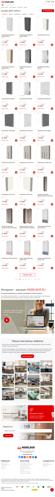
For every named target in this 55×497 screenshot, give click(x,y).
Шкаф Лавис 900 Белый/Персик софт (26, 259)
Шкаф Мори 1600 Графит (8, 130)
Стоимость (24, 14)
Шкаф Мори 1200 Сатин (8, 194)
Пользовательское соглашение (7, 490)
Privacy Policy (24, 483)
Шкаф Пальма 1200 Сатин (26, 162)
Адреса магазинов (27, 356)
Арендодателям (47, 464)
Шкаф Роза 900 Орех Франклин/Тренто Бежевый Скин (9, 228)
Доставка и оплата (25, 467)
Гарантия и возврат (25, 471)
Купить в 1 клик (5, 44)
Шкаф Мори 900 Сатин (44, 35)
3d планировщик (24, 466)
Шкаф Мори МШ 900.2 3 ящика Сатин (8, 67)
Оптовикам (46, 463)
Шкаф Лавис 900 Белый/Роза (9, 258)
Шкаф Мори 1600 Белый (44, 98)
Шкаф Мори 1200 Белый (26, 130)
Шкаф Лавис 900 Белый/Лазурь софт (44, 259)
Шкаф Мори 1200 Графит (44, 130)
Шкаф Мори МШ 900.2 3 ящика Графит (26, 35)
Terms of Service (32, 483)
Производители (5, 464)
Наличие (11, 14)
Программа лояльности (26, 464)
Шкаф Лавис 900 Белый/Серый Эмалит (44, 227)
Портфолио (4, 466)
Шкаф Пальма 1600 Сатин (44, 162)
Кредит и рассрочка (25, 468)
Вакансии (45, 466)
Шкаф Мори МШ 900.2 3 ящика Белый (8, 35)
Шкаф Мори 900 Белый (26, 98)
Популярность (17, 14)
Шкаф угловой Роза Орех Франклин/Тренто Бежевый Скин (27, 228)
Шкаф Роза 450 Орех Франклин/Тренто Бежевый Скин (45, 196)
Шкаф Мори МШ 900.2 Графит (26, 67)
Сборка (22, 470)
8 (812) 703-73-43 (27, 454)
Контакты (3, 468)
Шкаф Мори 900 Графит (8, 98)
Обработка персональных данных (6, 488)
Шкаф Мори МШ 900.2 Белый (44, 67)
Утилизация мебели (25, 463)
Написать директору (25, 473)
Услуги (2, 467)
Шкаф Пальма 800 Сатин (8, 162)
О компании (4, 463)
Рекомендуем (4, 14)
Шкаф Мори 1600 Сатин (26, 194)
